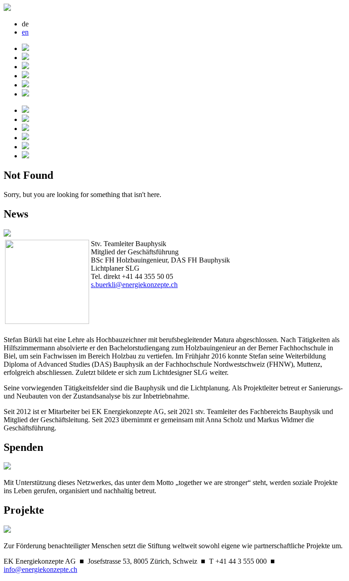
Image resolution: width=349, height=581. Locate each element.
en (25, 32)
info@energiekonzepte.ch (40, 569)
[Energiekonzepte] (7, 8)
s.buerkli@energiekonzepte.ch (134, 284)
